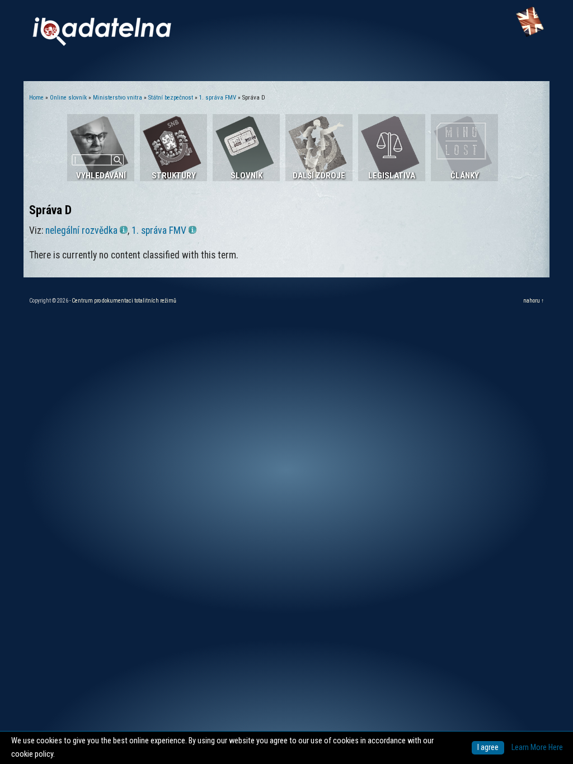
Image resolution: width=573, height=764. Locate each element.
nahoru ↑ (533, 301)
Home (36, 97)
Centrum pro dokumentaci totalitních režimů (124, 301)
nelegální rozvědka (81, 230)
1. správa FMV (217, 97)
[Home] (102, 43)
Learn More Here (537, 747)
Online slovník (68, 97)
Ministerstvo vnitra (117, 97)
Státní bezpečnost (170, 97)
